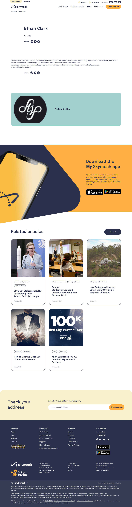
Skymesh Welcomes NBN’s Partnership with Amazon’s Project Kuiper (27, 294)
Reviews (14, 438)
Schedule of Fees (44, 465)
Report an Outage (101, 465)
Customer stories (77, 6)
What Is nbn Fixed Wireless (85, 501)
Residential (16, 1)
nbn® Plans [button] (62, 6)
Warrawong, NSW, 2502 (43, 493)
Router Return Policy (102, 470)
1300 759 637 (115, 2)
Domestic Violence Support (104, 468)
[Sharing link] (32, 41)
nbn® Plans (43, 432)
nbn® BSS (71, 438)
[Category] (17, 282)
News (89, 6)
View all (113, 232)
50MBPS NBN (49, 501)
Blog (13, 435)
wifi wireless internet (106, 495)
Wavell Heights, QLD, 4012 (60, 493)
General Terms (43, 463)
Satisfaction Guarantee (46, 470)
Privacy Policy (72, 463)
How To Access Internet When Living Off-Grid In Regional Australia (102, 290)
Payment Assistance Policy (104, 463)
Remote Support (44, 472)
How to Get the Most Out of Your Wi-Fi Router (27, 358)
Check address (113, 7)
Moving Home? (45, 445)
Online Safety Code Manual (47, 468)
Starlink (71, 432)
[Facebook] (38, 41)
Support (42, 442)
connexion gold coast (91, 495)
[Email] (35, 41)
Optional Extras (45, 435)
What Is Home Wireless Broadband (64, 501)
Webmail (70, 468)
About (13, 432)
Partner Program (74, 445)
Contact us (98, 6)
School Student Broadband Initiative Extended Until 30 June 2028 (64, 291)
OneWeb (71, 435)
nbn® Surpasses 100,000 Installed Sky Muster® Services (64, 359)
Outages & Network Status (49, 448)
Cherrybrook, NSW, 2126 (29, 493)
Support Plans (73, 442)
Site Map (70, 470)
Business (27, 1)
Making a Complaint (74, 465)
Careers (14, 442)
